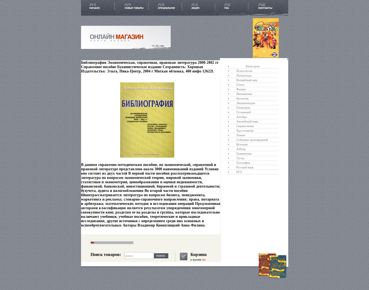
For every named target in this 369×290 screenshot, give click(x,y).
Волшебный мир (246, 80)
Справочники (245, 126)
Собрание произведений (252, 139)
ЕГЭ (239, 172)
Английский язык (247, 121)
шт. (203, 259)
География (243, 162)
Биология (242, 98)
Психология (244, 70)
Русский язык (244, 167)
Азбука (241, 149)
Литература (243, 75)
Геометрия (243, 107)
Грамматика (243, 153)
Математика (244, 93)
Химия (240, 135)
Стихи (240, 84)
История (241, 144)
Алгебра (241, 116)
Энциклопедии (245, 103)
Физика (241, 89)
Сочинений (243, 112)
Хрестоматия (244, 130)
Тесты (240, 158)
